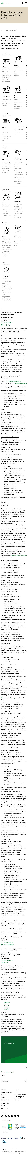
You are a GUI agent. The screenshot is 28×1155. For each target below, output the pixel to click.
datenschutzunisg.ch (15, 381)
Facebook (7, 1002)
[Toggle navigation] (26, 3)
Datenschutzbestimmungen (19, 555)
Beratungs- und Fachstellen (5, 1100)
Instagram (7, 1008)
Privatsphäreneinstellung (14, 1152)
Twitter (6, 1004)
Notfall (3, 1106)
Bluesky (6, 1009)
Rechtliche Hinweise (7, 1151)
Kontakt (6, 962)
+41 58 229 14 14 (8, 942)
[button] (22, 3)
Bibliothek (3, 1094)
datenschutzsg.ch (9, 944)
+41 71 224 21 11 (8, 322)
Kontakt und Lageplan (6, 1092)
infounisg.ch (7, 325)
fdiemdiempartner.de (21, 383)
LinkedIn (6, 1006)
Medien (3, 1097)
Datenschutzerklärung (10, 30)
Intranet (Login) (5, 1103)
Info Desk (3, 1089)
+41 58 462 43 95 (8, 960)
